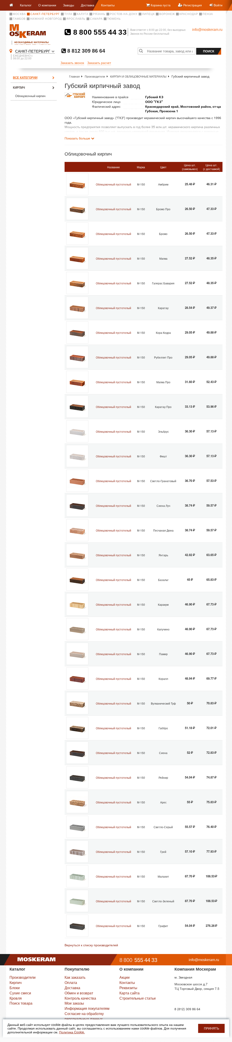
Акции (124, 977)
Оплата (71, 982)
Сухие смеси (20, 993)
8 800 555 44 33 (99, 32)
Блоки (15, 987)
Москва (19, 14)
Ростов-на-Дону (124, 14)
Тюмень (114, 18)
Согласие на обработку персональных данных (84, 1016)
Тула (68, 14)
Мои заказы (74, 1003)
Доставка (87, 5)
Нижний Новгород (46, 18)
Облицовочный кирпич (30, 96)
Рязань (99, 14)
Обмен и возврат (79, 993)
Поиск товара (21, 1003)
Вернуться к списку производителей (91, 945)
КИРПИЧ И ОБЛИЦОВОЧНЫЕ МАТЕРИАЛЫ (138, 76)
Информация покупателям (87, 1008)
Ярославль (75, 18)
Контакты (108, 5)
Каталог (25, 5)
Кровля (16, 998)
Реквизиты (128, 987)
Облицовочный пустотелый (113, 184)
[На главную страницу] (13, 5)
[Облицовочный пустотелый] (77, 184)
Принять (211, 1028)
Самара (96, 18)
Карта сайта (129, 993)
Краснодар (188, 14)
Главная (74, 76)
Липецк (148, 14)
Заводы (68, 5)
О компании (47, 5)
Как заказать (75, 977)
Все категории (25, 77)
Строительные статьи (137, 998)
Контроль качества (80, 998)
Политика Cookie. (72, 1032)
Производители (95, 76)
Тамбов (19, 18)
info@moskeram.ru (207, 30)
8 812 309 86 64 (85, 50)
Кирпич (19, 87)
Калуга (82, 14)
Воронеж (167, 14)
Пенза (208, 14)
